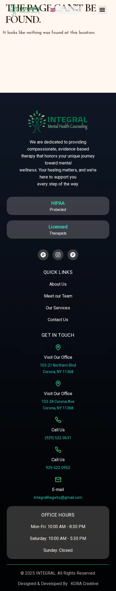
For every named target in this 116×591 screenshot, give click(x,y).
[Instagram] (58, 254)
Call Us (58, 429)
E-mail (58, 489)
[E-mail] (58, 479)
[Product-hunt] (43, 254)
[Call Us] (58, 420)
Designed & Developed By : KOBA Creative (58, 583)
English (61, 10)
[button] (102, 9)
